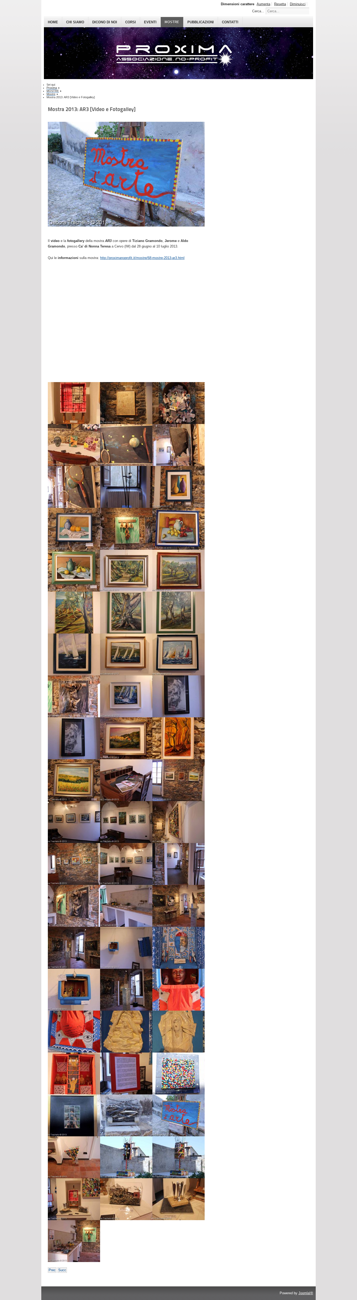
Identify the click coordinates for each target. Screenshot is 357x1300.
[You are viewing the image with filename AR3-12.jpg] (178, 403)
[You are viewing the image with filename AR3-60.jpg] (126, 1157)
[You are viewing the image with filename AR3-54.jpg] (74, 1073)
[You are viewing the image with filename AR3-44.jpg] (126, 906)
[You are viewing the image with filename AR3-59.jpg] (178, 1115)
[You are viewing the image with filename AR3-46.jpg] (74, 948)
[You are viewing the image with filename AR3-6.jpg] (74, 1157)
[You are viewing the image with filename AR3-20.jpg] (178, 529)
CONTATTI (230, 22)
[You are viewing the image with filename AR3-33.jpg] (126, 738)
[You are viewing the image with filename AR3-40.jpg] (74, 864)
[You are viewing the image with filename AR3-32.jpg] (74, 738)
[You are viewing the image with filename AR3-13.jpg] (74, 445)
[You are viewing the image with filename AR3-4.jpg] (178, 822)
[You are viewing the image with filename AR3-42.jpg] (178, 864)
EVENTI (150, 22)
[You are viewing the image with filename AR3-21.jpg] (74, 571)
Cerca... (258, 11)
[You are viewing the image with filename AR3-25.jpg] (126, 613)
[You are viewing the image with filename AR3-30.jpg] (126, 696)
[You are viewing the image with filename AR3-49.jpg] (74, 990)
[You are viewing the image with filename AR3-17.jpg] (126, 487)
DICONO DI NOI (104, 22)
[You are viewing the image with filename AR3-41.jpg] (126, 864)
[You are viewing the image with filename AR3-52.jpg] (126, 1032)
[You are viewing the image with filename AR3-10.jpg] (74, 403)
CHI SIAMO (75, 22)
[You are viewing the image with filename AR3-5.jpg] (126, 990)
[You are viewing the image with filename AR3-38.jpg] (74, 822)
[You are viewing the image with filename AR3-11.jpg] (126, 403)
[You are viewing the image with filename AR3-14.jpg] (126, 445)
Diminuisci (298, 4)
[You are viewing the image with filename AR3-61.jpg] (178, 1157)
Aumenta (263, 4)
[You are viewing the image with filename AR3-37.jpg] (178, 780)
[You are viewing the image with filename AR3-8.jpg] (126, 1199)
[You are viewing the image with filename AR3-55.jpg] (126, 1073)
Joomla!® (305, 1293)
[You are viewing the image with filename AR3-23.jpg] (178, 571)
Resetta (280, 4)
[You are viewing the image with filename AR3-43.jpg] (74, 906)
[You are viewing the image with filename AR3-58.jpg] (126, 1115)
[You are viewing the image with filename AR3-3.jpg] (74, 696)
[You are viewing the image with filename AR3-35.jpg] (74, 780)
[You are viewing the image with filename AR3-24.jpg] (74, 613)
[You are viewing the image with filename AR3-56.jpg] (178, 1073)
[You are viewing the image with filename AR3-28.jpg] (126, 654)
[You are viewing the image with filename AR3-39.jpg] (126, 822)
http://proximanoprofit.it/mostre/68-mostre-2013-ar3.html (142, 258)
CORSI (130, 22)
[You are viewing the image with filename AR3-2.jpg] (126, 529)
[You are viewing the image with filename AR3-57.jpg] (74, 1115)
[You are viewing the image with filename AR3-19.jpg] (74, 529)
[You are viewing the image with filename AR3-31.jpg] (178, 696)
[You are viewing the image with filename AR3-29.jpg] (178, 654)
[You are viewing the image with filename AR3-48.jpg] (178, 948)
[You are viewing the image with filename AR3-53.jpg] (178, 1032)
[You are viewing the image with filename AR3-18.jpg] (178, 487)
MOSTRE (172, 22)
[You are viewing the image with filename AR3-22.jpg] (126, 571)
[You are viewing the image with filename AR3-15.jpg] (178, 445)
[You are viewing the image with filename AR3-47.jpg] (126, 948)
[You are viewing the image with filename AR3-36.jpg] (126, 780)
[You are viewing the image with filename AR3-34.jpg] (178, 738)
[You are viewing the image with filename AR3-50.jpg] (178, 990)
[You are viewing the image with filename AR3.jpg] (74, 1241)
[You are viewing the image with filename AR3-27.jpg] (74, 654)
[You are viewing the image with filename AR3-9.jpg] (178, 1199)
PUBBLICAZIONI (200, 22)
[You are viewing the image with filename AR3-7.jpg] (74, 1199)
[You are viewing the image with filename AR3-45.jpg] (178, 906)
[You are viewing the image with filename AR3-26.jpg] (178, 613)
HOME (53, 22)
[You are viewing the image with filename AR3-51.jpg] (74, 1032)
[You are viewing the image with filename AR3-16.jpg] (74, 487)
